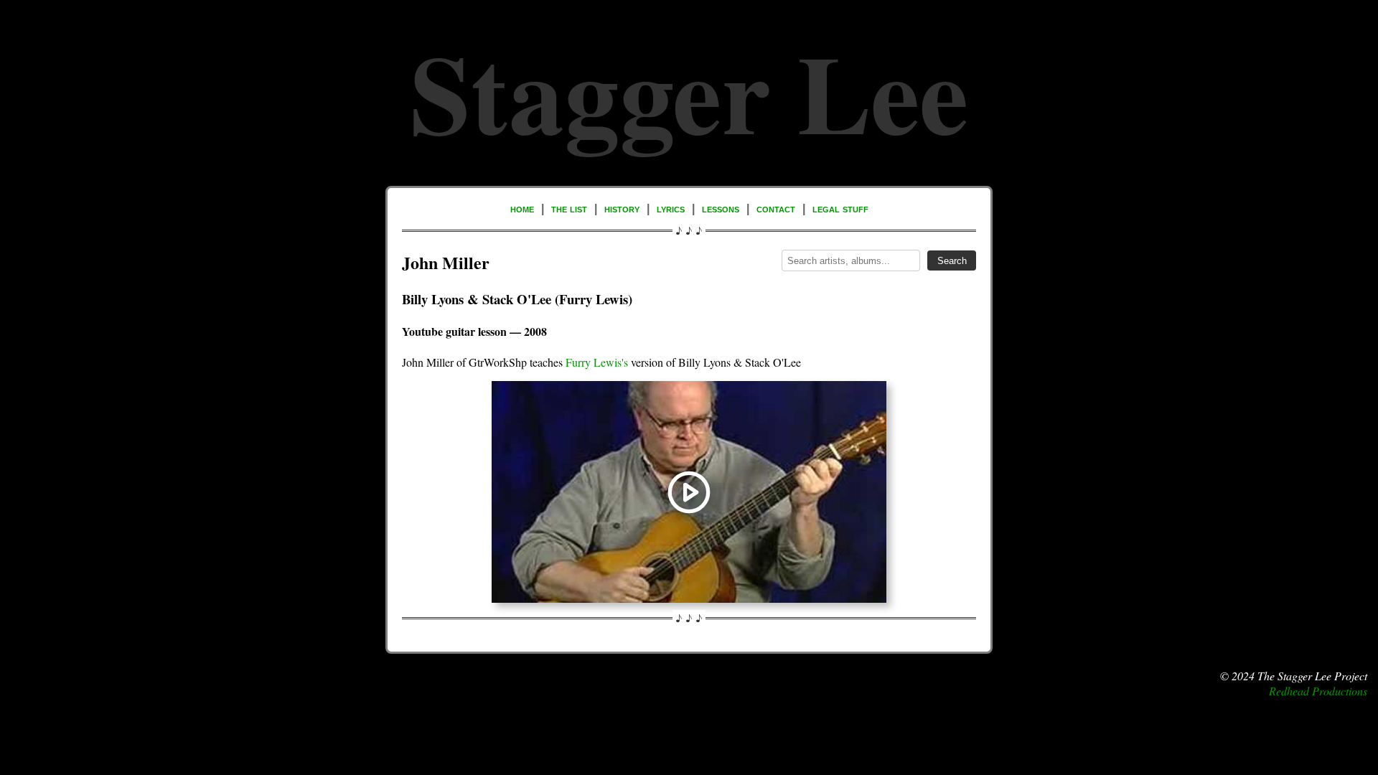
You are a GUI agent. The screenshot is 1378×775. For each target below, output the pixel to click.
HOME (522, 208)
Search (952, 260)
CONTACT (775, 208)
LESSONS (720, 208)
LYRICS (671, 208)
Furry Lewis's (597, 362)
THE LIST (569, 208)
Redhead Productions (1318, 690)
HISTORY (621, 208)
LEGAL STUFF (840, 208)
